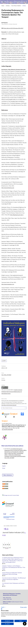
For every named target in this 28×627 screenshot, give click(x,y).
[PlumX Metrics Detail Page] (4, 437)
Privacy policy (23, 607)
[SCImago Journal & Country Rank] (10, 495)
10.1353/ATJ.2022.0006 (7, 429)
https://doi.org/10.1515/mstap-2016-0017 (13, 28)
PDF (5, 360)
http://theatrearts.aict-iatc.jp (16, 214)
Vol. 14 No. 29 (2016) (16, 5)
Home (2, 5)
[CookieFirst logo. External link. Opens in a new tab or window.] (1, 609)
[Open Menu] (2, 2)
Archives (8, 5)
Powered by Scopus (10, 519)
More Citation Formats (7, 408)
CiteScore (12, 514)
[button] (3, 607)
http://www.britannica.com (7, 187)
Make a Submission (7, 475)
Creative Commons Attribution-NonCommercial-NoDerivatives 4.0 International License (11, 391)
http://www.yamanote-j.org (7, 284)
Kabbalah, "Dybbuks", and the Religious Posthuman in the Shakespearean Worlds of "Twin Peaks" (13, 567)
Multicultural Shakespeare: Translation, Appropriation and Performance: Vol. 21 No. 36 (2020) (14, 456)
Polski (3, 468)
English (4, 466)
